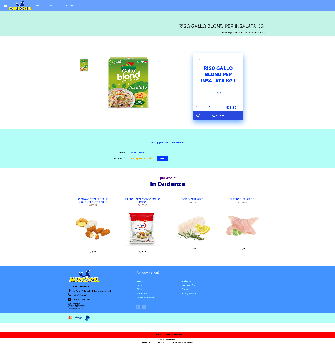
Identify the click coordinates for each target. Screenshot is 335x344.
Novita (140, 285)
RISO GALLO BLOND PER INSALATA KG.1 (251, 32)
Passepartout (172, 339)
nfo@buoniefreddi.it (81, 299)
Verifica (162, 158)
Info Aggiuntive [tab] (159, 142)
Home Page (227, 32)
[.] (5, 5)
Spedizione (142, 293)
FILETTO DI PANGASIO (242, 199)
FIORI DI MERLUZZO (192, 199)
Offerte (140, 289)
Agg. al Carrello (218, 115)
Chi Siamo (186, 281)
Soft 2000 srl (171, 342)
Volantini (41, 5)
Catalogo (141, 281)
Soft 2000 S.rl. (157, 342)
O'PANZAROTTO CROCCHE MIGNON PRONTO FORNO (93, 201)
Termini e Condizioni (146, 297)
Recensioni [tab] (178, 142)
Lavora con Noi (69, 5)
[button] (126, 82)
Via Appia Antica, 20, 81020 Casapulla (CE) (92, 291)
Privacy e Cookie (189, 293)
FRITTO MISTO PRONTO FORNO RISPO (142, 201)
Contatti (185, 289)
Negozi (53, 5)
